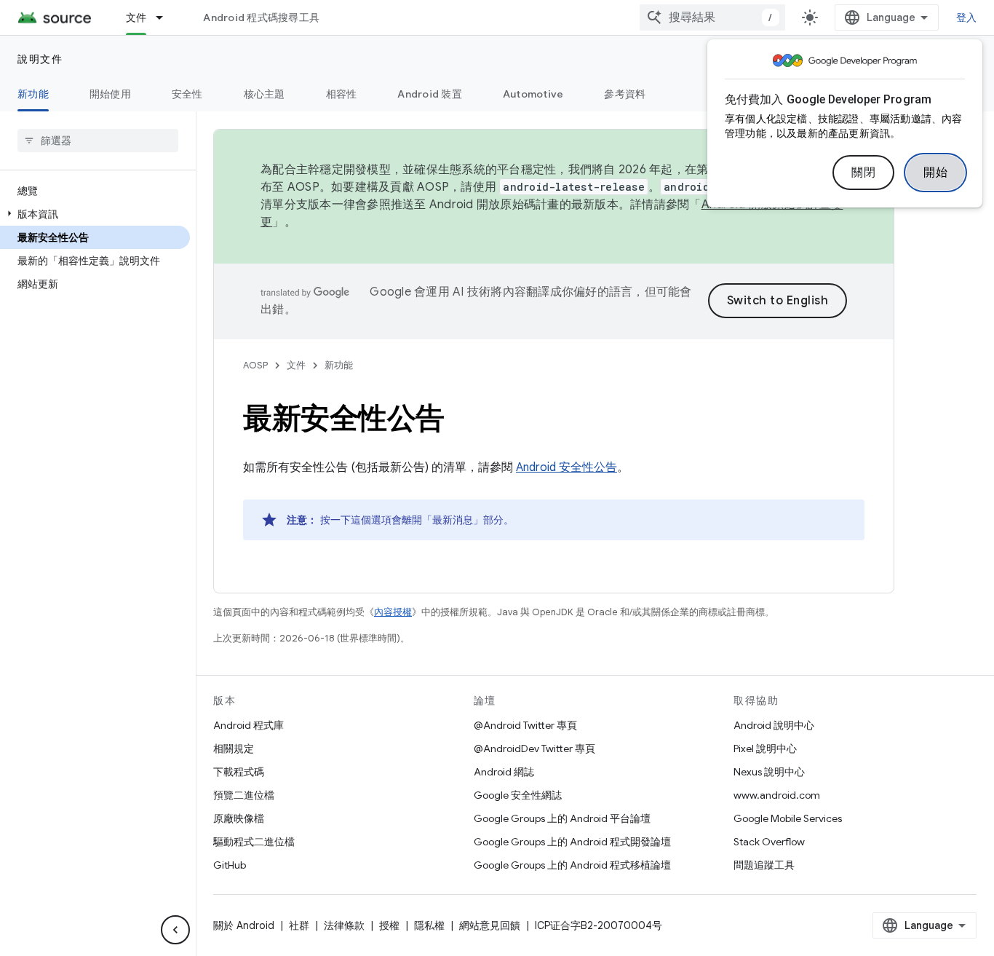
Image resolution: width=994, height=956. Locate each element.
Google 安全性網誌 (518, 795)
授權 (389, 925)
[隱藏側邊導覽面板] (175, 929)
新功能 (33, 93)
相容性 (341, 93)
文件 (136, 17)
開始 (935, 172)
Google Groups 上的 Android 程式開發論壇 (572, 841)
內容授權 (393, 612)
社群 (299, 925)
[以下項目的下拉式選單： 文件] (166, 17)
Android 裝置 (429, 93)
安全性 (187, 93)
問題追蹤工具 (764, 865)
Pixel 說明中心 (765, 748)
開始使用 (110, 93)
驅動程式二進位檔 (254, 841)
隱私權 (429, 925)
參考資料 (624, 93)
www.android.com (776, 795)
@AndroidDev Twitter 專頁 (534, 748)
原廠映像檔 (238, 818)
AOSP (255, 365)
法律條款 (344, 925)
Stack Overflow (769, 841)
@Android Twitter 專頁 (525, 725)
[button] (95, 214)
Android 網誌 (504, 771)
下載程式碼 (238, 771)
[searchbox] (97, 140)
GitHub (229, 865)
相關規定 (233, 748)
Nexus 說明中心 (769, 771)
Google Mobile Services (787, 818)
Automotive (533, 93)
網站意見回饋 (489, 925)
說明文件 (40, 59)
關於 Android (243, 925)
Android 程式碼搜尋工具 (261, 17)
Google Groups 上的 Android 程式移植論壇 (572, 865)
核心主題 (264, 93)
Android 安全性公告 (566, 467)
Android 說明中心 (773, 725)
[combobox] (712, 17)
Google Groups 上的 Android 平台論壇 (562, 818)
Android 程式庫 (248, 725)
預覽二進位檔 (243, 795)
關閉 (863, 172)
